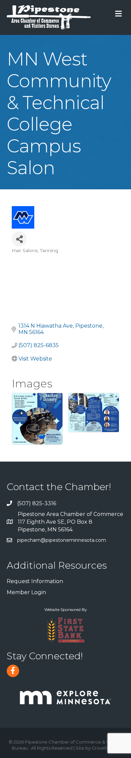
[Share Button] (19, 238)
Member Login (26, 592)
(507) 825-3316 (36, 503)
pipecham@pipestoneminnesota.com (61, 540)
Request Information (35, 581)
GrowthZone (106, 748)
